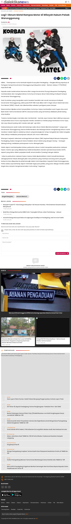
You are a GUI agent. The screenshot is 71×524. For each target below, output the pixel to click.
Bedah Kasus (18, 11)
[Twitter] (58, 78)
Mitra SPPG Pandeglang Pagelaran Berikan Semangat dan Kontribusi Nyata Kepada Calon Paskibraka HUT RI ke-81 (37, 467)
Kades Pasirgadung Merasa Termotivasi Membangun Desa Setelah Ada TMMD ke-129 (36, 460)
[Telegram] (65, 78)
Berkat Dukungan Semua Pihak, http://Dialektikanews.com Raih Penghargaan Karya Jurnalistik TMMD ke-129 (35, 414)
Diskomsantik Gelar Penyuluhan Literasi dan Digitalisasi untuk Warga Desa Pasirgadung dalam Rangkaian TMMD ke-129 (37, 422)
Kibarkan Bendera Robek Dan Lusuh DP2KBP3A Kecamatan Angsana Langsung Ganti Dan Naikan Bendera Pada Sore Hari (16, 340)
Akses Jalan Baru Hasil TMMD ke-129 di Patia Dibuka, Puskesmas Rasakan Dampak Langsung (35, 437)
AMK (36, 518)
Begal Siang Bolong (8, 196)
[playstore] (16, 496)
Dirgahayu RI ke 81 (13, 445)
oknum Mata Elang (22, 196)
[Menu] (2, 1)
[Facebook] (55, 78)
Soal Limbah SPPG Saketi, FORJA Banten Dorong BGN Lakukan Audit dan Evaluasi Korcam (37, 429)
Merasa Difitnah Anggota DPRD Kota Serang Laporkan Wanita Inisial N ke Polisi (35, 313)
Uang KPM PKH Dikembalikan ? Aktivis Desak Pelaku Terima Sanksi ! (51, 340)
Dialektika (4, 22)
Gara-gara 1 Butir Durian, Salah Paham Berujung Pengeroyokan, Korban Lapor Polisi (35, 399)
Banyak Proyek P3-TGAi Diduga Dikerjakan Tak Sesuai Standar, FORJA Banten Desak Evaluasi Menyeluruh (34, 206)
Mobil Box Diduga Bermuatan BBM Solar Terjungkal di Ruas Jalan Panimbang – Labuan (32, 212)
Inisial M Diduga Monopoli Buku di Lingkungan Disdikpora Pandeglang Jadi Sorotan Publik (33, 218)
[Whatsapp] (5, 487)
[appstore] (6, 496)
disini (26, 514)
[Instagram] (9, 487)
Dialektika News (6, 11)
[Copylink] (68, 78)
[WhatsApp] (61, 78)
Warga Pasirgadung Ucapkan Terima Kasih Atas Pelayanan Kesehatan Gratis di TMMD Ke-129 (37, 452)
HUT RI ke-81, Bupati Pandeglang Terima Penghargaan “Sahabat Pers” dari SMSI (34, 407)
